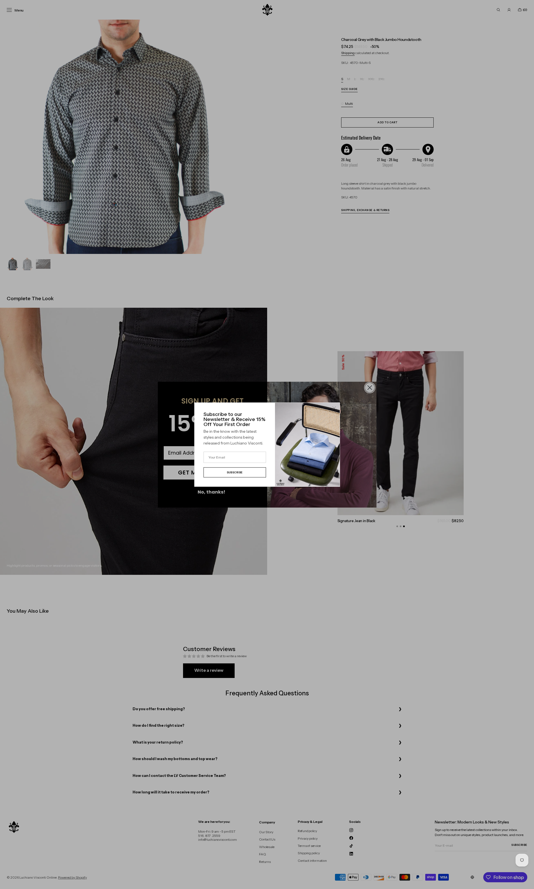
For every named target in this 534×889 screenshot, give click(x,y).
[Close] (334, 408)
